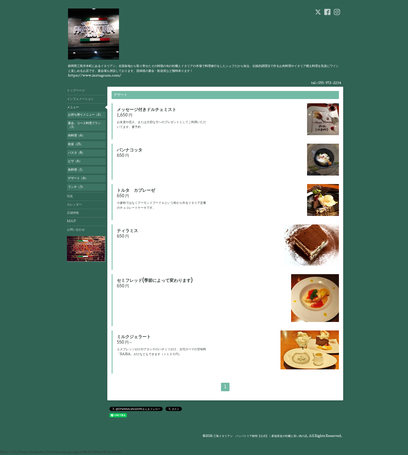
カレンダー (74, 205)
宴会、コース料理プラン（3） (84, 125)
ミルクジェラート (134, 337)
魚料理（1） (76, 170)
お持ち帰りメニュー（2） (85, 115)
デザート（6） (78, 178)
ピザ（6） (75, 161)
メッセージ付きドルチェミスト (146, 110)
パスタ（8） (76, 153)
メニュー (73, 107)
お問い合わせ (76, 230)
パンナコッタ (129, 150)
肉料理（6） (76, 135)
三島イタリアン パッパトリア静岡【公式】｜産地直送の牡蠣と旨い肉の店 (260, 436)
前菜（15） (75, 144)
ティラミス (127, 231)
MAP (71, 221)
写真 (70, 196)
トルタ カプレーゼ (136, 191)
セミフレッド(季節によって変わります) (155, 281)
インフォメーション (80, 99)
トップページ (76, 90)
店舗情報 (73, 213)
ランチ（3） (76, 187)
